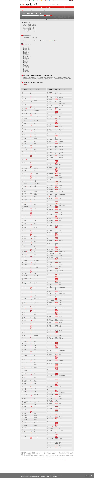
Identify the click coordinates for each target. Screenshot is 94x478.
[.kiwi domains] (22, 314)
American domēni (50, 19)
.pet (50, 330)
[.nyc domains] (22, 131)
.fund (25, 151)
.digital (25, 345)
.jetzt (50, 369)
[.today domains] (47, 396)
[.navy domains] (47, 442)
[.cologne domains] (22, 199)
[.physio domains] (47, 101)
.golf (24, 244)
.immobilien (26, 396)
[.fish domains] (22, 296)
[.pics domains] (47, 175)
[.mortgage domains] (22, 181)
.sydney (50, 401)
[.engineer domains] (47, 147)
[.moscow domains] (47, 381)
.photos (50, 262)
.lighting (25, 273)
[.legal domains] (22, 335)
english (23, 0)
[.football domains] (22, 355)
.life (24, 180)
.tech (25, 287)
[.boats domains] (47, 289)
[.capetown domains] (22, 434)
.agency (50, 398)
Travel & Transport (37, 122)
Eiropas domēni (32, 19)
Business (35, 100)
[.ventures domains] (47, 209)
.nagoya (25, 118)
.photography (51, 410)
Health (35, 123)
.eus (50, 307)
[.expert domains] (47, 352)
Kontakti (71, 7)
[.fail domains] (22, 351)
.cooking (25, 260)
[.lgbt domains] (47, 322)
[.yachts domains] (47, 293)
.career (50, 149)
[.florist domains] (47, 363)
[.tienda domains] (22, 96)
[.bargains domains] (47, 247)
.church (25, 292)
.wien (25, 398)
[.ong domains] (22, 279)
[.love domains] (22, 243)
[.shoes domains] (47, 201)
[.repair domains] (47, 163)
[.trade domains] (22, 170)
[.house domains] (22, 227)
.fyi (24, 317)
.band (25, 145)
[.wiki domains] (22, 306)
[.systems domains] (47, 240)
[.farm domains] (22, 383)
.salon (25, 422)
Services (35, 170)
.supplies (51, 185)
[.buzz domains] (47, 447)
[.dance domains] (22, 162)
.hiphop (50, 130)
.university (51, 438)
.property (50, 441)
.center (50, 155)
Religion (35, 193)
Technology (35, 113)
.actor (50, 164)
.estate (25, 230)
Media (35, 104)
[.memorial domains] (22, 341)
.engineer (51, 147)
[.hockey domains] (47, 400)
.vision (25, 413)
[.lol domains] (22, 359)
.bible (25, 193)
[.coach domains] (22, 286)
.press (50, 284)
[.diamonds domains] (47, 177)
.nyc (24, 131)
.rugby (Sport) (26, 58)
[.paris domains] (47, 224)
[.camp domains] (47, 128)
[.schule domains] (22, 194)
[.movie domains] (22, 186)
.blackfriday (51, 394)
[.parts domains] (47, 304)
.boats (50, 289)
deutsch (31, 0)
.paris (50, 224)
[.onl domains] (22, 356)
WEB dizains (55, 7)
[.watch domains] (22, 293)
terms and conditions (52, 40)
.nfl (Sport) (26, 70)
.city (50, 434)
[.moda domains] (22, 98)
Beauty (35, 98)
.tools (50, 238)
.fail (24, 351)
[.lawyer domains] (47, 159)
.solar (50, 143)
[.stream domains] (22, 373)
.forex (50, 389)
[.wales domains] (47, 194)
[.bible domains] (22, 193)
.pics (50, 175)
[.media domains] (22, 104)
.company (51, 418)
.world (25, 143)
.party (50, 439)
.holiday (50, 392)
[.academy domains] (47, 414)
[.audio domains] (47, 97)
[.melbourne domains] (22, 206)
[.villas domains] (47, 169)
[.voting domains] (22, 277)
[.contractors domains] (47, 274)
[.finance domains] (22, 164)
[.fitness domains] (47, 282)
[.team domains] (22, 375)
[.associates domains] (47, 216)
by (68, 0)
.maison (25, 425)
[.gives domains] (47, 218)
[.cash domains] (22, 295)
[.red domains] (22, 134)
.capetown (25, 434)
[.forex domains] (47, 389)
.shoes (50, 201)
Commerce (35, 96)
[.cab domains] (22, 122)
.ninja (25, 106)
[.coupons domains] (47, 257)
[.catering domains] (22, 267)
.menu (50, 370)
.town (25, 433)
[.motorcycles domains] (47, 196)
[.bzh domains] (22, 302)
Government (36, 168)
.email (25, 353)
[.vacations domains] (47, 251)
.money (50, 403)
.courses (50, 214)
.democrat (51, 320)
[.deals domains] (47, 232)
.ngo (50, 93)
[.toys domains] (47, 316)
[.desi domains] (22, 312)
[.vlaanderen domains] (22, 401)
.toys (50, 316)
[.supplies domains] (47, 185)
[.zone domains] (22, 204)
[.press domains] (47, 284)
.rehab (25, 123)
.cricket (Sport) (26, 50)
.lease (25, 223)
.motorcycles (51, 195)
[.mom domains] (22, 381)
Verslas (60, 181)
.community (51, 436)
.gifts (50, 291)
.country (50, 430)
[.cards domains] (47, 179)
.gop (50, 129)
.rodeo (50, 92)
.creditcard (25, 152)
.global (25, 332)
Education (35, 175)
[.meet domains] (47, 325)
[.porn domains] (22, 429)
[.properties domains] (47, 191)
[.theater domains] (47, 153)
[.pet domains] (47, 330)
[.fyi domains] (22, 317)
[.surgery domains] (47, 421)
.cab (24, 122)
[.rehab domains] (22, 123)
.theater (50, 153)
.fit (49, 335)
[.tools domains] (47, 238)
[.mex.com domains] (22, 380)
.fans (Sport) (26, 51)
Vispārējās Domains (25, 19)
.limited (25, 138)
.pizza (25, 120)
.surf (24, 246)
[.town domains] (22, 433)
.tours (50, 276)
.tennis (50, 222)
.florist (50, 363)
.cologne (25, 199)
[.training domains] (22, 264)
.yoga (25, 101)
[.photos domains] (47, 262)
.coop (50, 133)
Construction (36, 141)
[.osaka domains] (22, 108)
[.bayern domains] (22, 427)
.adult (50, 337)
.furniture (25, 222)
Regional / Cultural (36, 116)
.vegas (50, 167)
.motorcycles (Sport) (27, 56)
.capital (25, 347)
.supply (50, 413)
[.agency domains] (47, 398)
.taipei (25, 303)
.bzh (24, 302)
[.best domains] (47, 358)
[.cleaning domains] (22, 262)
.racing (25, 251)
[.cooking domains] (22, 260)
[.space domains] (22, 159)
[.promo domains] (47, 107)
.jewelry (50, 426)
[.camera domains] (22, 113)
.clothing (25, 258)
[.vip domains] (47, 124)
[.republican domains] (22, 386)
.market (50, 329)
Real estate (35, 223)
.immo (50, 105)
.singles (50, 198)
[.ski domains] (22, 308)
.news (50, 314)
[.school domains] (22, 362)
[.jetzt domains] (47, 369)
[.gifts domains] (47, 291)
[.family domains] (47, 411)
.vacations (51, 251)
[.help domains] (47, 126)
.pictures (50, 207)
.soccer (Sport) (26, 60)
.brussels (51, 236)
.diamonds (51, 177)
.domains (51, 249)
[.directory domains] (47, 428)
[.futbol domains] (22, 358)
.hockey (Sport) (26, 54)
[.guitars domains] (47, 266)
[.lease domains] (22, 223)
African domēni (66, 19)
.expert (50, 352)
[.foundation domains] (22, 417)
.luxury (50, 432)
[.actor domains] (47, 164)
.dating (25, 269)
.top (50, 135)
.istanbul (25, 368)
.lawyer (50, 159)
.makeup (50, 137)
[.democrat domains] (47, 320)
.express (50, 286)
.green (25, 391)
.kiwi (24, 314)
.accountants (51, 296)
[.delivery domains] (47, 425)
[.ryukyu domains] (47, 375)
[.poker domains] (47, 151)
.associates (51, 216)
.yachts (50, 293)
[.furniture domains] (22, 222)
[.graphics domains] (47, 173)
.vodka (25, 110)
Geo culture (35, 433)
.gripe (25, 210)
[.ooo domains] (47, 113)
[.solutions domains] (47, 255)
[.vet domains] (47, 332)
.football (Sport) (26, 52)
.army (50, 416)
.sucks (50, 228)
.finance (25, 164)
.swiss (50, 287)
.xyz (50, 445)
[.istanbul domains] (22, 368)
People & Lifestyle (62, 358)
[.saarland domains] (22, 149)
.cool (25, 361)
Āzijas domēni (41, 19)
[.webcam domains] (22, 370)
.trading (25, 252)
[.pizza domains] (22, 120)
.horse (25, 225)
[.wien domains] (22, 398)
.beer (50, 146)
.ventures (51, 209)
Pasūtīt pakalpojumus (48, 7)
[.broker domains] (47, 152)
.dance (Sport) (26, 47)
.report (50, 354)
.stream (25, 373)
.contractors (51, 274)
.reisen (25, 402)
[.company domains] (47, 418)
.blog (25, 283)
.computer (51, 157)
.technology (51, 406)
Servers (31, 7)
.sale (24, 189)
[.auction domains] (22, 419)
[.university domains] (47, 438)
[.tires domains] (47, 205)
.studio (50, 99)
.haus (50, 306)
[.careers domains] (47, 270)
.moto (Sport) (26, 55)
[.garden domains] (22, 389)
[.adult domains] (47, 337)
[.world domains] (22, 143)
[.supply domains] (47, 413)
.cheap (50, 120)
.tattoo (50, 114)
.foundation (26, 417)
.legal (25, 335)
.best (50, 358)
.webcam (25, 370)
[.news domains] (47, 314)
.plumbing (25, 249)
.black (25, 318)
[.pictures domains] (47, 207)
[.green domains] (22, 391)
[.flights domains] (47, 295)
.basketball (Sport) (27, 49)
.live (24, 241)
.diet (50, 326)
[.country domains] (47, 430)
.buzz (50, 447)
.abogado (25, 436)
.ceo (24, 437)
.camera (25, 113)
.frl (24, 366)
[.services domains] (47, 181)
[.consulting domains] (22, 275)
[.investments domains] (47, 300)
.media (25, 104)
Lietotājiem (62, 7)
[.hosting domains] (22, 278)
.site (24, 232)
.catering (25, 267)
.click (25, 320)
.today (50, 396)
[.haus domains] (47, 306)
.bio (50, 96)
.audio (50, 97)
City (34, 108)
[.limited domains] (22, 138)
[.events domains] (47, 302)
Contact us (25, 84)
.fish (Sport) (26, 65)
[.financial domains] (22, 337)
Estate (35, 147)
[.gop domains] (47, 129)
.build (25, 141)
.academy (51, 414)
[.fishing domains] (22, 256)
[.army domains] (47, 416)
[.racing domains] (22, 251)
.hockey (50, 400)
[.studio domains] (47, 99)
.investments (51, 300)
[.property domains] (47, 441)
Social (35, 136)
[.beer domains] (47, 146)
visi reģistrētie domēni (25, 17)
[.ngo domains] (47, 93)
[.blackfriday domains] (47, 394)
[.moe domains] (22, 208)
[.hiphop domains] (47, 130)
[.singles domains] (47, 198)
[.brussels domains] (47, 236)
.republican (26, 386)
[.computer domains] (47, 157)
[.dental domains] (22, 349)
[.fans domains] (47, 243)
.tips (50, 264)
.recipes (50, 203)
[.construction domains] (22, 421)
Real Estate (35, 181)
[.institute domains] (22, 236)
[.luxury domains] (47, 432)
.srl (24, 367)
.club (25, 125)
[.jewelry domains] (47, 426)
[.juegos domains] (47, 260)
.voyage (25, 183)
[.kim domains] (22, 377)
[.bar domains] (47, 141)
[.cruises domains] (47, 212)
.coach (25, 286)
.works (50, 230)
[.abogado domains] (22, 436)
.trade (25, 170)
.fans (50, 243)
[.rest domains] (47, 360)
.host (50, 367)
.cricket (50, 327)
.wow (50, 386)
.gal (24, 333)
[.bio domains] (47, 96)
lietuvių (43, 0)
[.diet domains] (47, 326)
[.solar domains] (47, 143)
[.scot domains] (47, 350)
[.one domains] (22, 202)
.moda (25, 98)
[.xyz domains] (47, 445)
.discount (51, 348)
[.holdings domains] (47, 220)
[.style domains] (22, 196)
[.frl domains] (22, 366)
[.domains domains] (47, 249)
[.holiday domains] (47, 392)
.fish (24, 296)
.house (25, 227)
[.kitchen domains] (22, 394)
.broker (50, 152)
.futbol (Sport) (26, 67)
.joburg (25, 284)
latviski (47, 0)
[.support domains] (47, 356)
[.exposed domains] (22, 136)
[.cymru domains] (47, 372)
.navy (50, 442)
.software (25, 217)
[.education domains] (22, 415)
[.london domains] (22, 409)
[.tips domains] (47, 264)
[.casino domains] (47, 109)
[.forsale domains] (22, 191)
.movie (25, 186)
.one (24, 202)
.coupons (51, 257)
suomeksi (55, 0)
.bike (25, 188)
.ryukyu (50, 375)
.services (50, 181)
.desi (25, 312)
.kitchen (25, 394)
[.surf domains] (22, 246)
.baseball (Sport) (26, 48)
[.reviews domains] (47, 312)
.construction (26, 421)
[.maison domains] (22, 425)
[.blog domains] (22, 283)
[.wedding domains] (22, 254)
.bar (50, 141)
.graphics (51, 173)
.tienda (25, 96)
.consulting (26, 275)
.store (25, 218)
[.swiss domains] (47, 287)
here (56, 476)
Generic (35, 106)
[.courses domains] (47, 214)
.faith (25, 299)
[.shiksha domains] (22, 103)
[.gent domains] (47, 341)
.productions (51, 253)
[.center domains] (47, 155)
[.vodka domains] (22, 110)
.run (24, 431)
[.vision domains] (22, 413)
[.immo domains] (47, 105)
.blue (25, 238)
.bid (24, 139)
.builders (50, 268)
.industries (51, 189)
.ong (24, 279)
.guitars (50, 266)
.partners (50, 271)
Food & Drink (36, 120)
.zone (25, 204)
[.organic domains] (22, 128)
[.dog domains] (22, 282)
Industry (35, 222)
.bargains (51, 247)
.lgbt (50, 322)
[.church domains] (22, 292)
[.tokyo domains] (47, 118)
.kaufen (25, 393)
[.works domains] (47, 230)
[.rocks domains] (47, 227)
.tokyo (50, 118)
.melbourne (26, 206)
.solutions (51, 255)
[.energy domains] (47, 408)
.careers (50, 270)
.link (24, 323)
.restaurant (51, 338)
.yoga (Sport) (26, 64)
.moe (25, 208)
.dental (25, 349)
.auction (25, 419)
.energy (50, 408)
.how (50, 382)
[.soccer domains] (47, 145)
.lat (49, 319)
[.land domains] (22, 147)
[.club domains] (22, 125)
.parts (50, 304)
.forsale (25, 191)
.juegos (50, 260)
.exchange (25, 185)
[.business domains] (47, 281)
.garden (25, 389)
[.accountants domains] (47, 296)
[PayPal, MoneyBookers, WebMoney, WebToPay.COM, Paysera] (46, 457)
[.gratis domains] (47, 225)
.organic (25, 128)
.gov (50, 376)
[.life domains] (22, 180)
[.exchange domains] (22, 185)
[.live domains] (22, 241)
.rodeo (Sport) (26, 68)
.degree (25, 175)
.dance (25, 162)
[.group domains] (47, 139)
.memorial (25, 341)
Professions (61, 339)
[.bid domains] (22, 139)
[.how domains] (47, 382)
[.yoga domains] (22, 101)
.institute (25, 236)
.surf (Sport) (26, 62)
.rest (50, 360)
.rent (50, 347)
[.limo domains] (47, 103)
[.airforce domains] (22, 168)
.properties (51, 191)
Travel (35, 402)
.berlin (25, 406)
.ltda (24, 100)
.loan (25, 388)
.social (25, 339)
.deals (50, 232)
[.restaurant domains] (47, 338)
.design (25, 404)
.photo (50, 116)
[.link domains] (22, 323)
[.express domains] (47, 286)
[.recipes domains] (47, 203)
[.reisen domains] (22, 402)
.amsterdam (26, 372)
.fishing (25, 256)
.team (25, 375)
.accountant (51, 339)
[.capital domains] (22, 347)
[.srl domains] (22, 367)
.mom (25, 381)
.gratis (50, 225)
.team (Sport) (26, 63)
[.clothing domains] (22, 258)
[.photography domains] (47, 410)
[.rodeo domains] (47, 92)
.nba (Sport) (26, 69)
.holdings (51, 220)
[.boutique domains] (22, 240)
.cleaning (25, 262)
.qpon (25, 423)
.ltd (24, 154)
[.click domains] (22, 320)
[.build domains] (22, 141)
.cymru (50, 372)
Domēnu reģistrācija (38, 7)
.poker (50, 151)
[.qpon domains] (22, 423)
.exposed (25, 136)
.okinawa (25, 116)
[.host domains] (47, 367)
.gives (50, 218)
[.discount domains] (47, 348)
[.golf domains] (22, 244)
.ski (24, 308)
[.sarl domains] (22, 364)
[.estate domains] (22, 230)
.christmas (51, 171)
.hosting (25, 278)
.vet (50, 332)
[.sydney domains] (47, 401)
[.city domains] (47, 434)
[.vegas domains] (47, 167)
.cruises (50, 212)
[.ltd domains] (22, 154)
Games (60, 260)
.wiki (24, 306)
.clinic (25, 129)
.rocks (50, 227)
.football (25, 355)
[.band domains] (22, 145)
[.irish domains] (22, 298)
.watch (25, 293)
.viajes (50, 193)
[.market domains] (47, 329)
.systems (50, 240)
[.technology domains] (47, 406)
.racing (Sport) (26, 57)
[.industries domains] (47, 189)
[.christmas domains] (47, 171)
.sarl (24, 364)
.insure (25, 220)
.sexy (50, 443)
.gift (50, 333)
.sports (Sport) (26, 71)
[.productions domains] (47, 253)
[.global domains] (22, 332)
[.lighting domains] (22, 273)
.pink (25, 325)
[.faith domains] (22, 299)
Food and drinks (36, 110)
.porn (25, 429)
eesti (51, 0)
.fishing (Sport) (26, 66)
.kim (24, 377)
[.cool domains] (22, 361)
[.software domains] (22, 217)
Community (35, 125)
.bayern (25, 427)
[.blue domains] (22, 238)
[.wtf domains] (22, 248)
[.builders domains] (47, 268)
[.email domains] (22, 353)
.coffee (25, 173)
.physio (50, 101)
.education (25, 415)
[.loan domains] (22, 388)
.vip (50, 124)
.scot (50, 350)
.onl (24, 356)
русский (27, 0)
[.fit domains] (47, 335)
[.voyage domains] (22, 183)
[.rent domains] (47, 347)
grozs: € (60, 4)
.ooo (50, 113)
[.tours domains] (47, 276)
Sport (34, 101)
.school (25, 362)
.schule (25, 194)
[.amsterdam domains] (22, 372)
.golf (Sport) (26, 53)
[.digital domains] (22, 345)
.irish (25, 298)
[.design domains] (22, 404)
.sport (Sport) (26, 61)
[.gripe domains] (22, 210)
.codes (50, 183)
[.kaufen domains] (22, 393)
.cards (50, 179)
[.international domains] (22, 343)
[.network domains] (22, 330)
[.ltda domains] (22, 100)
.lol (24, 359)
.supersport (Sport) (27, 72)
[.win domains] (22, 408)
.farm (25, 383)
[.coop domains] (47, 133)
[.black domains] (22, 318)
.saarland (25, 149)
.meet (50, 325)
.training (25, 264)
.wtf (24, 248)
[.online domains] (22, 201)
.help (50, 126)
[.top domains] (47, 135)
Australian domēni (58, 19)
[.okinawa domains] (22, 116)
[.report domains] (47, 354)
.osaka (25, 108)
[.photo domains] (47, 116)
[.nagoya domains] (22, 118)
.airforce (25, 168)
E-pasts (66, 7)
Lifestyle (35, 180)
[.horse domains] (22, 225)
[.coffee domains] (22, 173)
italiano (35, 0)
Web (34, 232)
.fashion (25, 411)
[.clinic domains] (22, 129)
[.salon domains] (22, 422)
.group (50, 139)
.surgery (50, 421)
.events (50, 302)
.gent (50, 341)
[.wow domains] (47, 386)
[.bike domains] (22, 188)
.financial (25, 337)
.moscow (50, 381)
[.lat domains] (47, 319)
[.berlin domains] (22, 406)
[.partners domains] (47, 271)
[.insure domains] (22, 220)
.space (25, 159)
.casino (50, 109)
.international (26, 343)
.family (50, 411)
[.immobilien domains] (22, 396)
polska (39, 0)
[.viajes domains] (47, 193)
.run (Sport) (26, 59)
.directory (51, 428)
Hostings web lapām (25, 7)
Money (35, 151)
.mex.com (25, 380)
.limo (50, 103)
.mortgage (25, 181)
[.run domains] (22, 431)
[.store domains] (22, 218)
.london (25, 409)
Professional (36, 275)
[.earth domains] (22, 301)
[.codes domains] (47, 183)
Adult (34, 429)
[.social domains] (22, 339)
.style (25, 196)
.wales (50, 194)
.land (25, 147)
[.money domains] (47, 403)
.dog (24, 282)
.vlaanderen (26, 401)
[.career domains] (47, 149)
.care (25, 212)
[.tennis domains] (47, 222)
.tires (50, 205)
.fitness (50, 282)
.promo (50, 107)
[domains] (22, 92)
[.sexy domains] (47, 443)
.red (24, 134)
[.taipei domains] (22, 303)
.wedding (25, 254)
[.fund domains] (22, 151)
